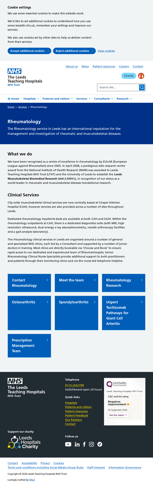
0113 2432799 (74, 385)
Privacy (45, 463)
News (85, 66)
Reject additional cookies (72, 51)
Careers (124, 66)
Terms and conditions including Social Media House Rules (46, 467)
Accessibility (29, 463)
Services (81, 98)
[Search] (142, 87)
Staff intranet (96, 467)
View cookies (106, 51)
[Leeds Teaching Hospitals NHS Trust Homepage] (25, 77)
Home (15, 98)
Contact (138, 66)
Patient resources (104, 66)
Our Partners (73, 420)
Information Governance (124, 467)
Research (123, 98)
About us (72, 66)
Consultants (102, 98)
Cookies (58, 463)
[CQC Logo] (117, 387)
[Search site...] (118, 87)
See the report (116, 415)
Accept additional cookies (27, 51)
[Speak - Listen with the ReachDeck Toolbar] (141, 76)
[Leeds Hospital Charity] (29, 442)
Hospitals (29, 98)
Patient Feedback (76, 415)
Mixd (32, 479)
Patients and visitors (56, 98)
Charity (129, 75)
